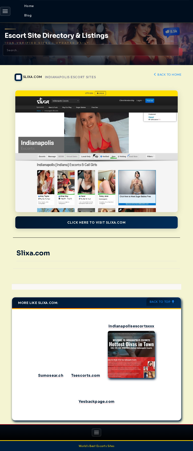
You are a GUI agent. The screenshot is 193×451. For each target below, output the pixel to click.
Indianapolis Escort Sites (70, 77)
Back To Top (160, 301)
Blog (28, 15)
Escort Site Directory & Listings (56, 35)
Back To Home (169, 74)
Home (29, 6)
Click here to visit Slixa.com (96, 222)
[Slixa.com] (96, 151)
